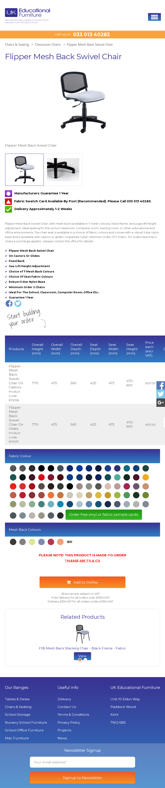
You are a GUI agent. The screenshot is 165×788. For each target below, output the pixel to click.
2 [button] (85, 660)
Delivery (64, 699)
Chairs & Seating (17, 44)
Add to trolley (85, 582)
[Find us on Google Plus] (160, 402)
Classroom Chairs (48, 44)
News (62, 738)
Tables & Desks (17, 699)
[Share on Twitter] (17, 303)
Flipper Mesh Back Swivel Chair (90, 44)
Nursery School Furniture (26, 722)
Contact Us (67, 707)
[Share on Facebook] (9, 303)
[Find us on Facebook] (160, 385)
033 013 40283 (91, 35)
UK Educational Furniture (135, 687)
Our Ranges (16, 687)
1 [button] (79, 660)
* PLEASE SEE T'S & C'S (82, 560)
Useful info (68, 687)
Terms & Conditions (73, 714)
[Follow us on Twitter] (160, 394)
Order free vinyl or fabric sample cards (103, 514)
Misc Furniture (17, 738)
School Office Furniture (24, 730)
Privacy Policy (69, 722)
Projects (64, 730)
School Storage (17, 714)
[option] (82, 107)
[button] (154, 17)
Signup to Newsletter (82, 778)
